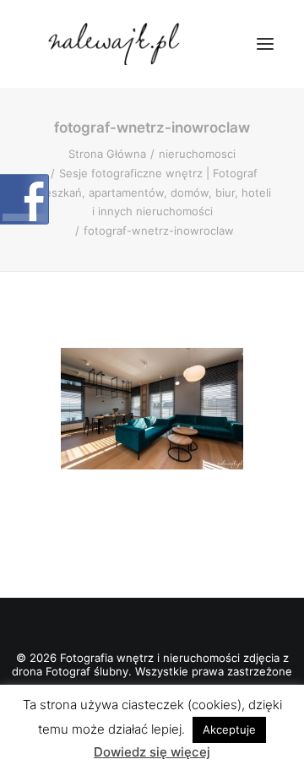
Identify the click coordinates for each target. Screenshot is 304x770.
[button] (265, 44)
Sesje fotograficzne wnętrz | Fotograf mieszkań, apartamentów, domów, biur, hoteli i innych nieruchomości (152, 192)
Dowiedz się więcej (152, 752)
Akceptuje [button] (229, 729)
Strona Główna (107, 153)
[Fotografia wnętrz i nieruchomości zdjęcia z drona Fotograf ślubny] (116, 44)
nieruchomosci (197, 153)
